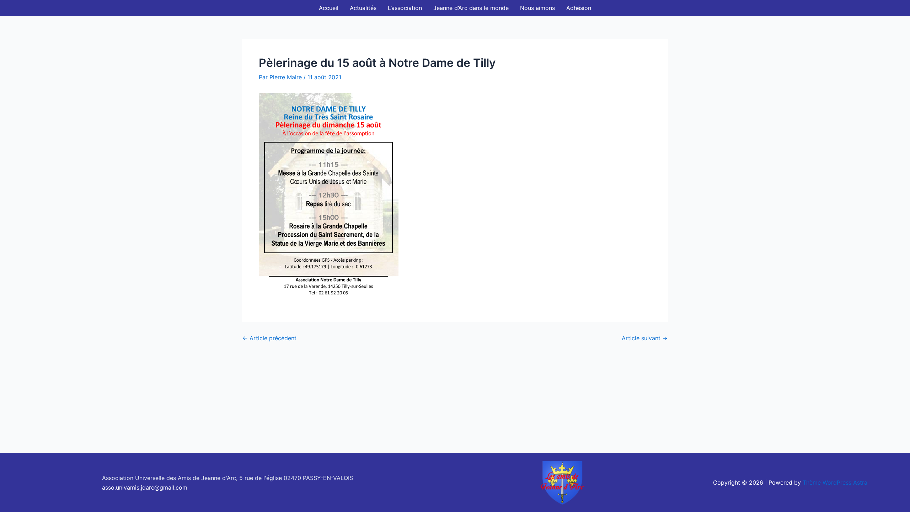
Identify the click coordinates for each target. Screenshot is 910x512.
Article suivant (645, 338)
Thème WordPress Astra (835, 482)
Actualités (363, 7)
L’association (405, 7)
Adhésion (578, 7)
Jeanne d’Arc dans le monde (471, 7)
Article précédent (269, 338)
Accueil (328, 7)
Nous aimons (537, 7)
